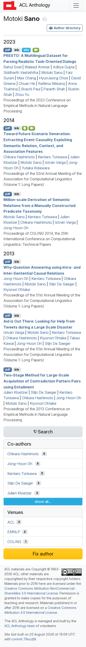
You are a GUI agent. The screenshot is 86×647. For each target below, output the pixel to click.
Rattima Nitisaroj (51, 83)
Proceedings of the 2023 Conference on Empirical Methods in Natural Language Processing (37, 105)
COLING (14, 541)
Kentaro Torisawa (52, 157)
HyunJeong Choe (53, 78)
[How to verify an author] (44, 18)
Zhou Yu (22, 94)
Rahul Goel (12, 67)
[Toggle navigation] (76, 5)
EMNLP (13, 532)
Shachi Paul (30, 89)
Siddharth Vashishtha (20, 72)
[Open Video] (36, 50)
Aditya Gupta (64, 67)
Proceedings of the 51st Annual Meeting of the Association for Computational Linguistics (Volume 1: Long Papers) (41, 300)
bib (16, 50)
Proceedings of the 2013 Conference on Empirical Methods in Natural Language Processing (36, 414)
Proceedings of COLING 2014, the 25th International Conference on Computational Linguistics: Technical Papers (39, 239)
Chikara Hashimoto (19, 157)
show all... (43, 501)
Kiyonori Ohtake (16, 289)
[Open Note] (25, 128)
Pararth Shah (54, 89)
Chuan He (27, 83)
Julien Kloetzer (15, 392)
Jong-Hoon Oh (15, 228)
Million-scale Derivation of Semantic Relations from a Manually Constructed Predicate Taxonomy (39, 205)
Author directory (67, 28)
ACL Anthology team (19, 626)
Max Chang (26, 78)
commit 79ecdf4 (23, 639)
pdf (7, 50)
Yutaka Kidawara (36, 168)
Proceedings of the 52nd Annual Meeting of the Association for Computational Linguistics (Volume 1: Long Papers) (42, 179)
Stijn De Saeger (62, 284)
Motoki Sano (52, 72)
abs (26, 50)
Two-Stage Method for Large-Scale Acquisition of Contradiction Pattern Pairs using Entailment (42, 381)
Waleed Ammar (37, 67)
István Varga (55, 162)
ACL (10, 522)
